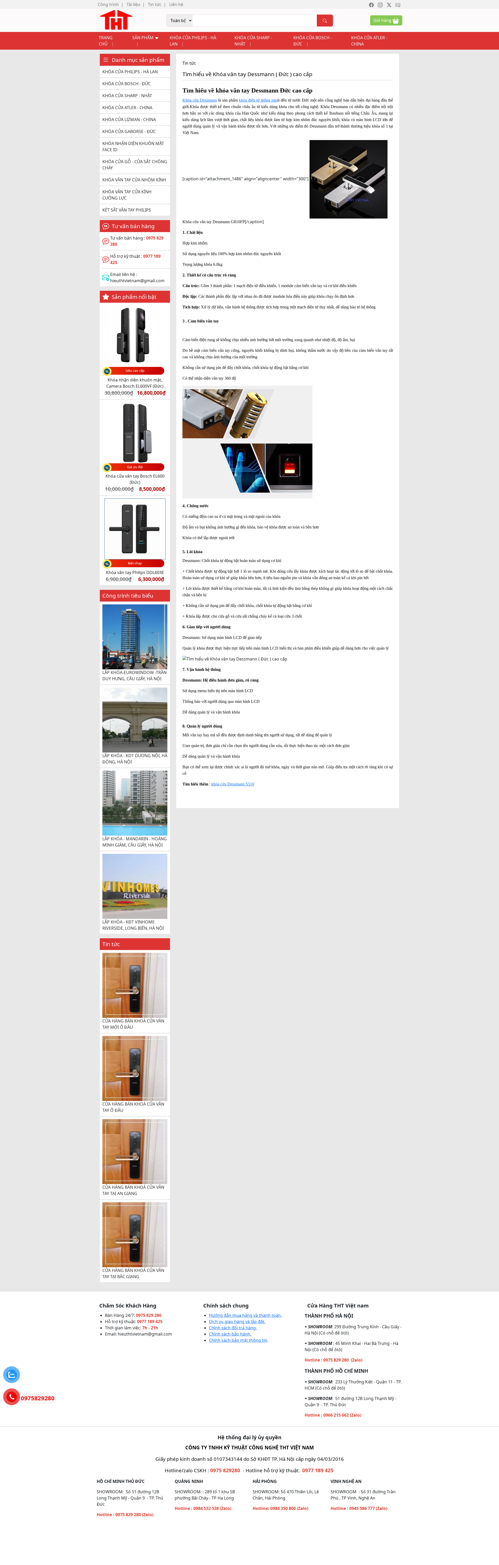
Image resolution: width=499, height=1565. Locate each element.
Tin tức (154, 4)
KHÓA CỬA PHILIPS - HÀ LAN (193, 41)
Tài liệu (133, 4)
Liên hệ (176, 4)
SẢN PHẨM (143, 38)
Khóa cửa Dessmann (199, 100)
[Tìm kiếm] (325, 21)
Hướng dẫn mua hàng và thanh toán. (245, 1315)
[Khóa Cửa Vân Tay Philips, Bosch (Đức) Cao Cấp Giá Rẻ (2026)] (116, 20)
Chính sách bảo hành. (230, 1334)
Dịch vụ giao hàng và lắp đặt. (237, 1321)
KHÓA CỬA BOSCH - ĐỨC (312, 41)
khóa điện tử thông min (258, 100)
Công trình (108, 4)
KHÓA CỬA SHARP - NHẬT (253, 41)
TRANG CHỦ (106, 41)
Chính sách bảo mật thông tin (238, 1340)
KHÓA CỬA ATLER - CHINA (369, 41)
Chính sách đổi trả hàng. (233, 1328)
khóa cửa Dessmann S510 (232, 784)
